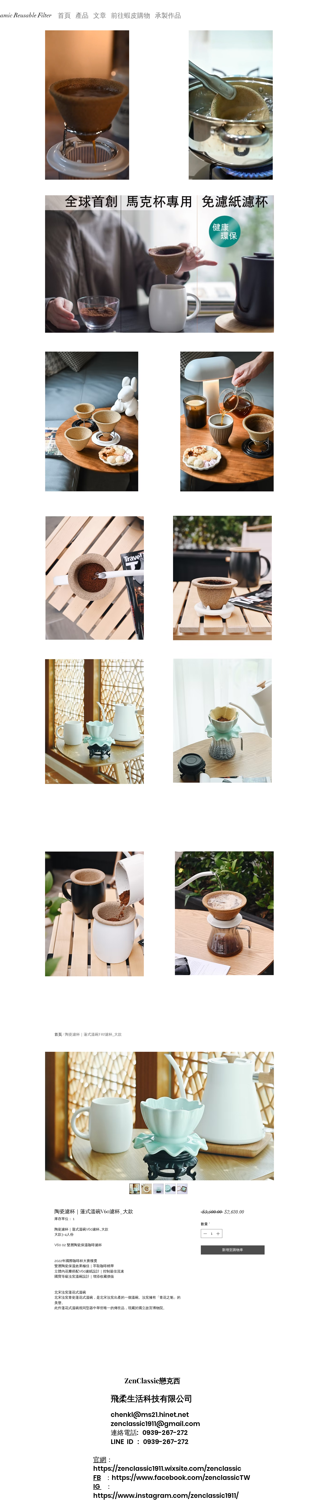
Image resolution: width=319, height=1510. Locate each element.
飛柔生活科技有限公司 (151, 1398)
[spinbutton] (211, 1233)
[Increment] (218, 1233)
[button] (123, 174)
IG (97, 1486)
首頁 (58, 1034)
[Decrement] (205, 1233)
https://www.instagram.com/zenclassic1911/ (166, 1495)
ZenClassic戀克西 (152, 1380)
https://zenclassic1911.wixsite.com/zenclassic (167, 1468)
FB (97, 1477)
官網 (99, 1459)
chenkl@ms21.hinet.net (150, 1414)
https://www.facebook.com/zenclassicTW (181, 1477)
